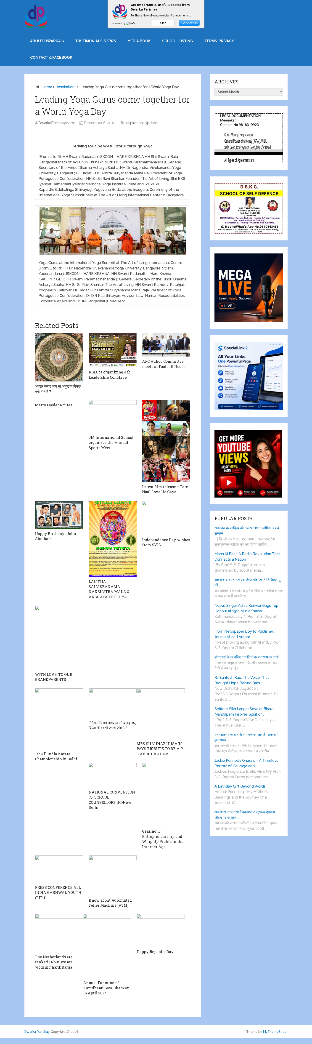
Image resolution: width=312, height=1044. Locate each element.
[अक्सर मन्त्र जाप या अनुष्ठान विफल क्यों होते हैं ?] (59, 357)
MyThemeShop (275, 1031)
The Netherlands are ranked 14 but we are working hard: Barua (54, 961)
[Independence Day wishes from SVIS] (166, 518)
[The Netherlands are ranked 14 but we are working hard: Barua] (59, 933)
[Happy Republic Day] (161, 930)
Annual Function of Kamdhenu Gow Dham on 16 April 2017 (106, 987)
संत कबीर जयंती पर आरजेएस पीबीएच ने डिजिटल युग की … (248, 582)
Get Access (189, 23)
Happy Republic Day (155, 951)
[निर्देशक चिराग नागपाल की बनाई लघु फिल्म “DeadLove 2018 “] (113, 703)
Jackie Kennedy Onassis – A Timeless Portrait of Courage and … (246, 763)
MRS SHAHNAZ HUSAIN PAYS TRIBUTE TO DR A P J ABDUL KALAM (160, 748)
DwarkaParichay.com (56, 123)
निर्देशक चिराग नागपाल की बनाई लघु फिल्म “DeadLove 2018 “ (112, 725)
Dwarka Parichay (37, 1031)
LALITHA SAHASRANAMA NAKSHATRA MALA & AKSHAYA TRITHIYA (109, 589)
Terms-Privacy (219, 41)
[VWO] (130, 23)
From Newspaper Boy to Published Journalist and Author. (244, 634)
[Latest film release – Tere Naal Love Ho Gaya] (166, 441)
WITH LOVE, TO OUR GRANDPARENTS (53, 677)
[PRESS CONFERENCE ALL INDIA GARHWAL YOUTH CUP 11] (59, 869)
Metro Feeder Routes (53, 404)
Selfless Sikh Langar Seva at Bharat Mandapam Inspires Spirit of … (244, 711)
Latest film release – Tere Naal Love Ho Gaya (165, 489)
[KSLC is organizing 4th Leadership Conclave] (113, 350)
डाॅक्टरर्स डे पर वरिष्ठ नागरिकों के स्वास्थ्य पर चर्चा (246, 657)
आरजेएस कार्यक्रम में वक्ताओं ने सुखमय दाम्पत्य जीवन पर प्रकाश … (244, 815)
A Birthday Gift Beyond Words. (240, 786)
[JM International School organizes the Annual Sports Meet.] (113, 416)
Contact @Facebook (51, 57)
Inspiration (65, 87)
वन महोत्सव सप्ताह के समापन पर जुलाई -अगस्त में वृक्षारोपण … (246, 737)
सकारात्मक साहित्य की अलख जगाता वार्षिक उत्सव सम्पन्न (246, 531)
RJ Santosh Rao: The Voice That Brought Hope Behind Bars (241, 680)
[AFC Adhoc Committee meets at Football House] (166, 345)
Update (150, 123)
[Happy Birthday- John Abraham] (59, 515)
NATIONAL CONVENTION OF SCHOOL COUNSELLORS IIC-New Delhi (112, 800)
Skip (163, 23)
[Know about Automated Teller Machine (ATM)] (113, 875)
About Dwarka (45, 41)
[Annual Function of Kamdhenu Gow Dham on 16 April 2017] (107, 946)
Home (47, 87)
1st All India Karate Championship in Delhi (56, 756)
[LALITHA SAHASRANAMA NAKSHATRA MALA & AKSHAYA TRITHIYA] (113, 539)
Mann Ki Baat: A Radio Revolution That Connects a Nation (247, 557)
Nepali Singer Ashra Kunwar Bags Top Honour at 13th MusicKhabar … (246, 608)
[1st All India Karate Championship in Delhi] (59, 718)
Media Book (139, 41)
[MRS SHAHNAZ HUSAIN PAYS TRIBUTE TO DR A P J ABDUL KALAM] (161, 713)
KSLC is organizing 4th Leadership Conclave (110, 374)
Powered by (119, 23)
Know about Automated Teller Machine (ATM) (110, 903)
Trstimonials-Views (95, 41)
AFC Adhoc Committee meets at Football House (163, 364)
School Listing (177, 41)
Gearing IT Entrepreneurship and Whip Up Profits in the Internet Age (162, 839)
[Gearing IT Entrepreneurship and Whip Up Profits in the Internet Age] (166, 794)
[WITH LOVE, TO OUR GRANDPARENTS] (59, 638)
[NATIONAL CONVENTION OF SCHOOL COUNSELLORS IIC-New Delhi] (113, 775)
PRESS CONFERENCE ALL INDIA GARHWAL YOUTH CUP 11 (58, 892)
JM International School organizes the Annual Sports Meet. (111, 442)
